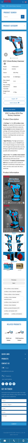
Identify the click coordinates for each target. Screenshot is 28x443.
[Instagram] (10, 383)
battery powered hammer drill (11, 308)
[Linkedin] (14, 383)
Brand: (5, 69)
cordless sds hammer (16, 313)
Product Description (9, 109)
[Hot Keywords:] (22, 17)
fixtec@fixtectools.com (8, 371)
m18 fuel (6, 313)
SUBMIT (14, 424)
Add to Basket (14, 102)
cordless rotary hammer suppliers (12, 291)
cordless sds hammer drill (10, 311)
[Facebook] (3, 383)
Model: (5, 66)
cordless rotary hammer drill (11, 302)
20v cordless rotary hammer (11, 288)
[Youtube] (6, 383)
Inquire (13, 98)
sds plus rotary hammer (10, 305)
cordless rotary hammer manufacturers (10, 298)
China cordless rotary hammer (12, 294)
